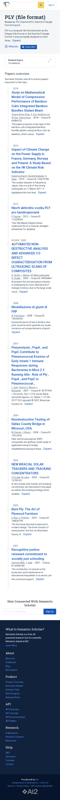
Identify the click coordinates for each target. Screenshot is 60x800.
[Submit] (41, 5)
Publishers (11, 662)
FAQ (8, 752)
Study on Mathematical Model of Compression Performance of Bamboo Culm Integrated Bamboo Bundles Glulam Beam (30, 101)
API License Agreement (41, 786)
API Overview (12, 709)
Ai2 (37, 779)
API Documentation (15, 717)
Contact (10, 764)
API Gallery (11, 721)
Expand (16, 25)
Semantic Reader (14, 686)
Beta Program (13, 693)
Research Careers (15, 737)
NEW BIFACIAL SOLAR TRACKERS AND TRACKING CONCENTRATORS (31, 468)
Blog (9, 666)
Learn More (11, 645)
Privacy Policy (22, 786)
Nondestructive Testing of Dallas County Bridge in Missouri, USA (31, 424)
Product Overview (15, 682)
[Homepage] (6, 5)
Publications (12, 733)
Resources (11, 741)
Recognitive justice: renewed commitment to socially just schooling (29, 554)
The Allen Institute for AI (30, 792)
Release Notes (13, 697)
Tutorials (10, 760)
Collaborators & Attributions (25, 783)
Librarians (11, 756)
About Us (10, 658)
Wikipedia (11, 46)
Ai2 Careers (11, 670)
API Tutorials (12, 713)
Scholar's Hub (12, 689)
